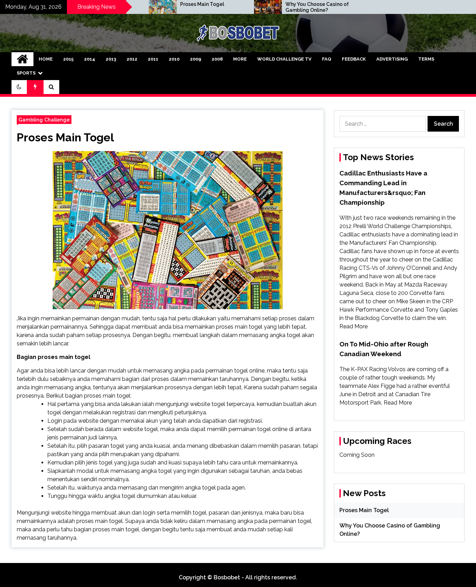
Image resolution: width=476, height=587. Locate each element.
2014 (89, 59)
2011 (153, 59)
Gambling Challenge (44, 120)
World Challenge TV (284, 59)
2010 (174, 59)
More (240, 59)
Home (46, 59)
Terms (426, 59)
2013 (111, 59)
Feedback (354, 59)
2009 (195, 59)
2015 (68, 59)
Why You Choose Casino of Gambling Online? (317, 7)
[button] (19, 87)
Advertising (392, 59)
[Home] (22, 59)
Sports (26, 73)
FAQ (326, 59)
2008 (217, 59)
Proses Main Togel (202, 4)
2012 (131, 59)
